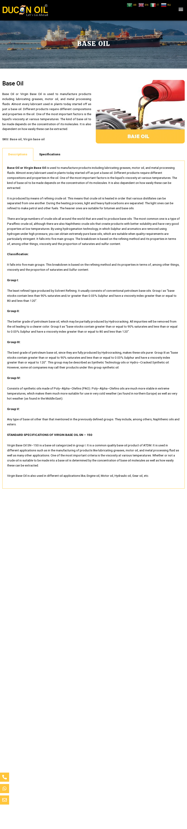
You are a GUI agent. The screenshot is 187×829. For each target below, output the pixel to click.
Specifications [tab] (49, 154)
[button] (181, 9)
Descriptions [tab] (17, 154)
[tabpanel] (93, 325)
